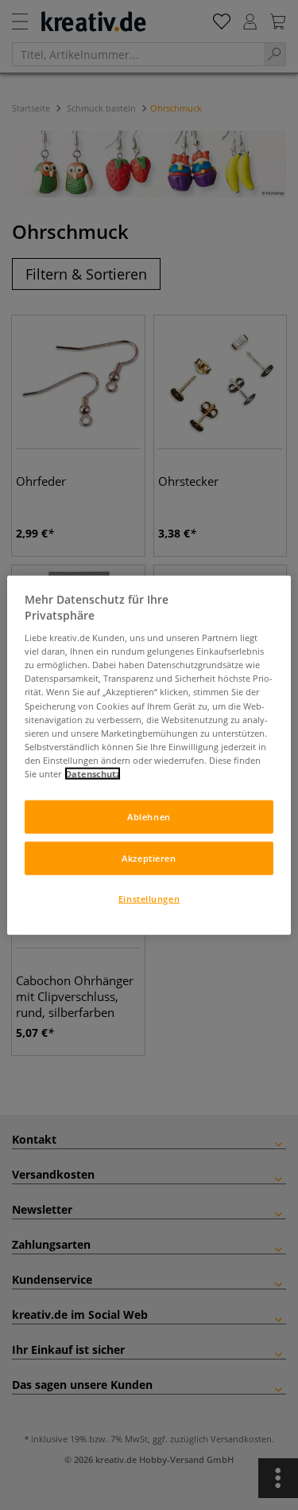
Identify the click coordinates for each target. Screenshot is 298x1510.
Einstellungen (149, 898)
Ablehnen (149, 817)
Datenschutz (92, 773)
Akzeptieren (149, 857)
